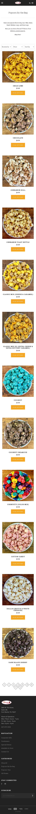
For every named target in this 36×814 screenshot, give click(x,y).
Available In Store (7, 748)
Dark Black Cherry (18, 662)
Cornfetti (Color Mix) (18, 504)
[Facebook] (1, 784)
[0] (32, 3)
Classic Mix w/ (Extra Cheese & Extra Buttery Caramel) (18, 347)
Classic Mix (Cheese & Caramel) (18, 294)
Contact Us (5, 752)
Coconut (18, 400)
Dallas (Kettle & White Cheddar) (18, 609)
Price (15, 47)
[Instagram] (5, 784)
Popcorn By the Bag (8, 766)
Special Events (6, 745)
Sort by (27, 47)
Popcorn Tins (5, 770)
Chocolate (18, 138)
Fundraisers (5, 741)
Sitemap (18, 811)
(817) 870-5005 (6, 727)
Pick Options (18, 93)
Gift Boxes (4, 773)
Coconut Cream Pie (18, 452)
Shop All (4, 763)
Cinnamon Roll (18, 190)
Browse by (5, 47)
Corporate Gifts (6, 738)
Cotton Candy (18, 556)
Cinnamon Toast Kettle (18, 242)
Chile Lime (18, 86)
